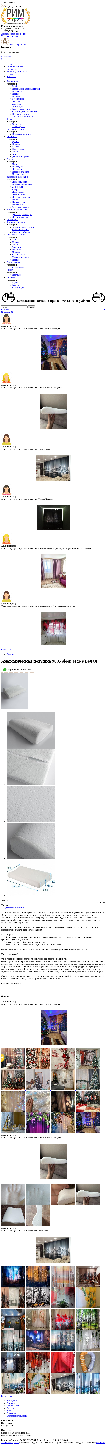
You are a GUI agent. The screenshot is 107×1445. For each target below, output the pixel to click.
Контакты (11, 76)
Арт (14, 154)
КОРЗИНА (6, 56)
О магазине (12, 1413)
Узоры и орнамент (21, 257)
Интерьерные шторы (16, 129)
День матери (18, 192)
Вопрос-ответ (13, 1405)
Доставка (11, 1403)
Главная (10, 654)
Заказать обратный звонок (13, 34)
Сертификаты (13, 262)
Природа (16, 96)
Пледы (10, 159)
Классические (18, 149)
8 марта (15, 189)
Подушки (16, 275)
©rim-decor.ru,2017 (10, 1442)
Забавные (16, 247)
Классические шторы (22, 109)
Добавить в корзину (14, 908)
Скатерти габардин (21, 232)
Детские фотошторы (22, 214)
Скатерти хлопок (20, 229)
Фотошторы (12, 81)
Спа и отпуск (18, 255)
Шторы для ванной (16, 234)
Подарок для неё (20, 174)
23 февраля (17, 187)
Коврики (16, 285)
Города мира (18, 99)
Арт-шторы (17, 106)
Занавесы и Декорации (17, 177)
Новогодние (18, 91)
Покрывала (12, 136)
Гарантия (11, 1408)
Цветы (15, 94)
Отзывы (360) (7, 312)
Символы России (20, 207)
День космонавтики (21, 197)
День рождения (19, 182)
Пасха (15, 199)
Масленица (17, 204)
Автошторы (12, 219)
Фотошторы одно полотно (24, 111)
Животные (17, 104)
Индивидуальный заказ (18, 71)
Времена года (18, 202)
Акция (10, 270)
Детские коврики (20, 217)
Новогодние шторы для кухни (26, 89)
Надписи (16, 249)
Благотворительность (17, 1416)
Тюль (9, 119)
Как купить (12, 1400)
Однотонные (18, 124)
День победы (18, 194)
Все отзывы (6, 649)
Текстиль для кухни (16, 222)
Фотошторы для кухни (23, 227)
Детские (16, 101)
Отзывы (10, 74)
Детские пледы (19, 169)
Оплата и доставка (15, 66)
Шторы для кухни (20, 114)
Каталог (5, 309)
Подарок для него (20, 172)
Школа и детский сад (22, 184)
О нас (9, 64)
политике (100, 1442)
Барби (15, 86)
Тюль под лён (18, 126)
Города (15, 146)
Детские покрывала (21, 156)
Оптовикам (12, 69)
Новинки (11, 277)
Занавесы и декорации (23, 116)
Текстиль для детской (17, 209)
